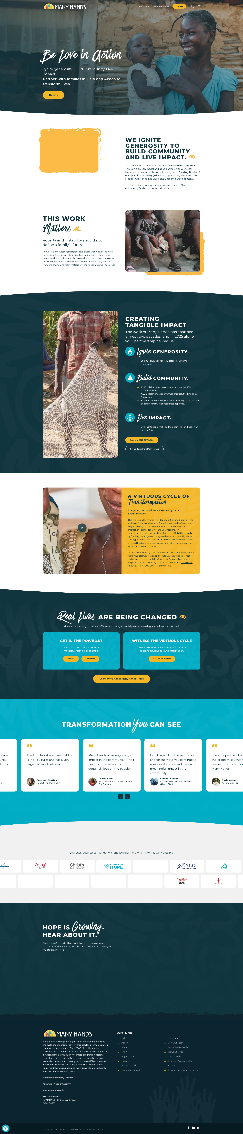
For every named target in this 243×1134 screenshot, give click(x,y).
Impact (125, 1047)
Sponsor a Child (129, 1065)
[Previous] (120, 796)
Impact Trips (128, 1056)
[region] (121, 765)
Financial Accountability (57, 1084)
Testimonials (174, 1056)
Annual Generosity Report (58, 1077)
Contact (172, 1065)
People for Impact (131, 1070)
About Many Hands (53, 1090)
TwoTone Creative (96, 1129)
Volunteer (173, 1038)
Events (125, 1061)
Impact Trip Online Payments (183, 1070)
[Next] (127, 796)
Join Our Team (175, 1043)
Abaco (125, 1043)
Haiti (124, 1038)
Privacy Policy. (49, 1129)
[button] (5, 1128)
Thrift (124, 1052)
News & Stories (175, 1052)
